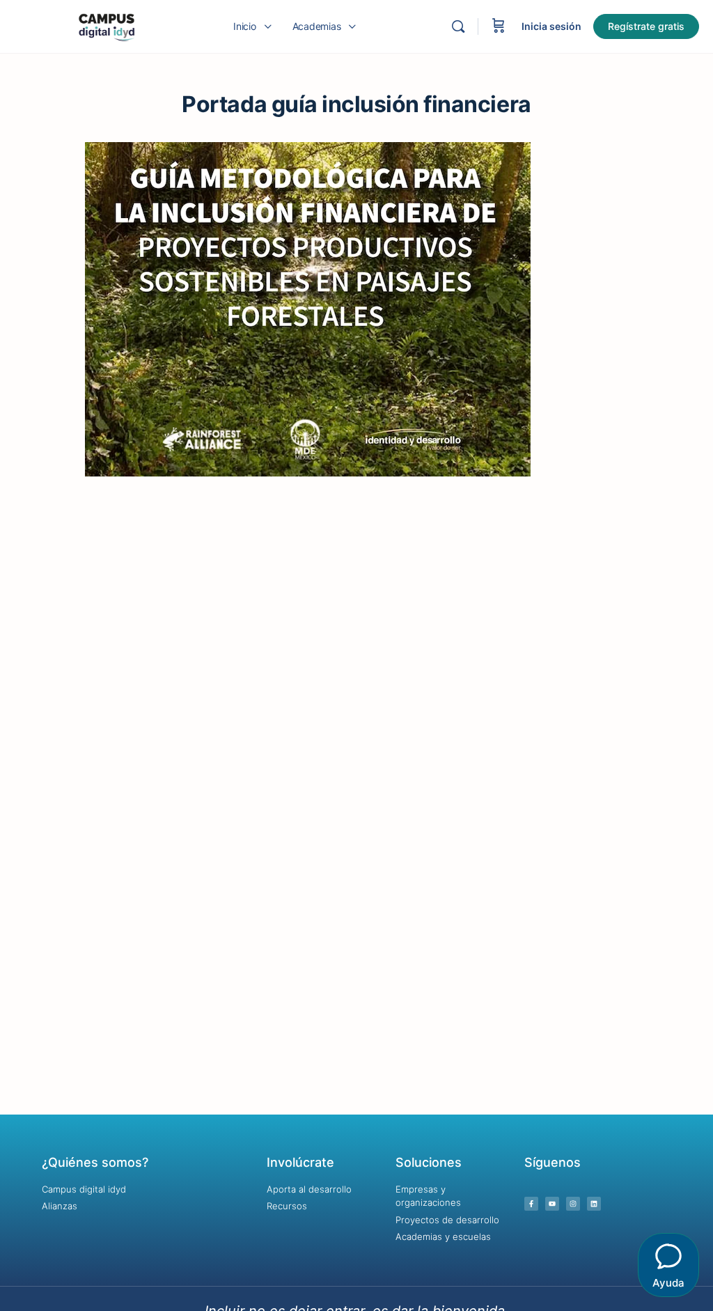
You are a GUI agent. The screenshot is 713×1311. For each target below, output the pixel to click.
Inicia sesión (551, 26)
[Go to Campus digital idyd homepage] (106, 25)
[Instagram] (573, 1204)
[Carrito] (498, 26)
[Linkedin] (594, 1204)
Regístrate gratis (646, 26)
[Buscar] (458, 26)
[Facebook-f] (531, 1204)
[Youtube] (552, 1204)
